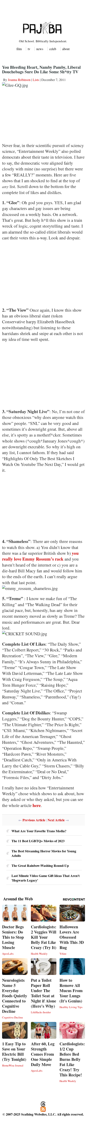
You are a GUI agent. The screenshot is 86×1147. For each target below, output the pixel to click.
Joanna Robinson (19, 79)
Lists (36, 79)
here (37, 805)
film (19, 49)
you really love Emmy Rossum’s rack (40, 556)
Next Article (56, 820)
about (66, 49)
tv (29, 49)
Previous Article (34, 820)
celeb (52, 49)
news (39, 49)
